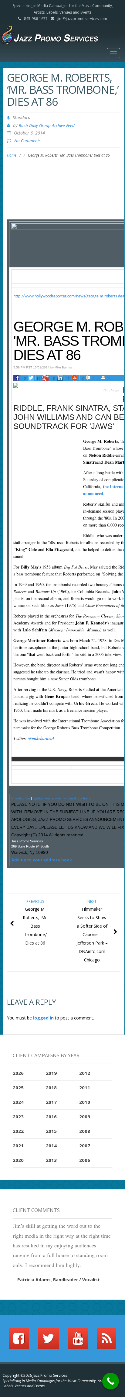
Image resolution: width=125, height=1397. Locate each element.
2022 (18, 1131)
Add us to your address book (41, 859)
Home (11, 155)
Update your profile (47, 798)
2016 (51, 1116)
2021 (18, 1146)
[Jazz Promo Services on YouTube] (78, 1341)
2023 (18, 1116)
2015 (51, 1131)
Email (97, 379)
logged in (43, 1018)
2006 (84, 1160)
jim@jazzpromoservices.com (82, 18)
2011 (84, 1087)
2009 (84, 1116)
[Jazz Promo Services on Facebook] (18, 1341)
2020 (18, 1160)
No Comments (27, 140)
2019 (51, 1073)
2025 (18, 1087)
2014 (51, 1146)
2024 (18, 1102)
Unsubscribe (20, 798)
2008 (84, 1131)
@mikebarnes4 (41, 738)
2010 (84, 1102)
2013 (51, 1160)
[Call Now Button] (110, 1381)
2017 (51, 1102)
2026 (18, 1073)
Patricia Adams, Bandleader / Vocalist (58, 1279)
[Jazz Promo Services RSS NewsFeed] (107, 1341)
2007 (84, 1146)
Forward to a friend (77, 798)
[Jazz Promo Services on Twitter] (48, 1341)
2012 (84, 1073)
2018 (51, 1087)
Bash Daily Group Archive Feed (47, 125)
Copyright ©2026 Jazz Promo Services (34, 1375)
